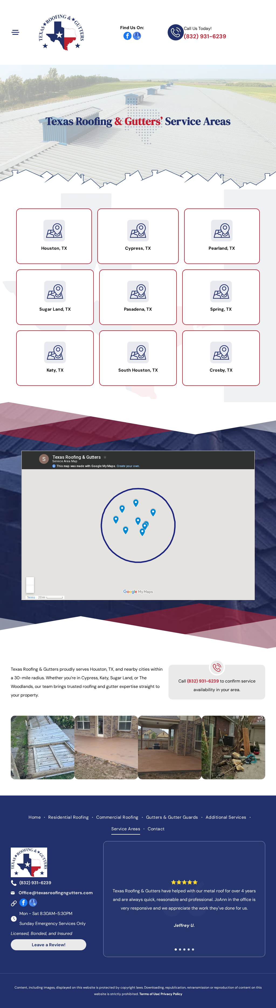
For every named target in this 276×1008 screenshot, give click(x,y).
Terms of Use (149, 994)
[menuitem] (35, 817)
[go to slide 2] (180, 949)
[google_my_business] (137, 36)
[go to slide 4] (189, 949)
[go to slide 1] (176, 949)
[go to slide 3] (184, 949)
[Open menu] (15, 32)
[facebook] (127, 36)
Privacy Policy (171, 994)
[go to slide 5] (193, 949)
